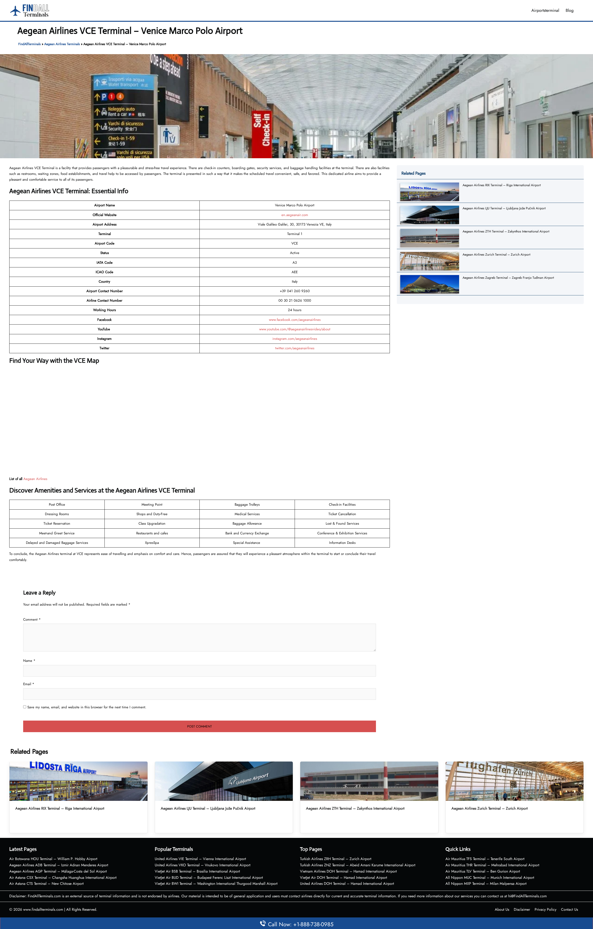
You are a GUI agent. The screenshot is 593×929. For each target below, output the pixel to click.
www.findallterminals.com (43, 909)
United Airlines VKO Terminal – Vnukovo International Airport (202, 865)
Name (29, 660)
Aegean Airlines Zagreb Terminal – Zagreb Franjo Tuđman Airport (508, 277)
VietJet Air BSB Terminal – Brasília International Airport (197, 871)
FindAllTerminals (29, 44)
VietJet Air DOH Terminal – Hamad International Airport (343, 877)
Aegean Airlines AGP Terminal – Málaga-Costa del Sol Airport (58, 871)
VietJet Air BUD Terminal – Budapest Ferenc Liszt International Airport (209, 877)
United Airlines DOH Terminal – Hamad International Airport (347, 883)
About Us (502, 909)
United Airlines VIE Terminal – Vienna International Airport (200, 858)
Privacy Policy (545, 909)
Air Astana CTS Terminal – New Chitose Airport (46, 883)
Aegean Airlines (35, 478)
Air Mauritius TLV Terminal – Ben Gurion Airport (482, 871)
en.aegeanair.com (294, 214)
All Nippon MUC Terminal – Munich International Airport (489, 877)
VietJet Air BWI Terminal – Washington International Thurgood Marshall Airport (216, 883)
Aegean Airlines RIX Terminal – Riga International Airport (502, 185)
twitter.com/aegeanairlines (294, 348)
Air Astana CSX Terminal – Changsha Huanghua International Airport (63, 877)
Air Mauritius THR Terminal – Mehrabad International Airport (492, 865)
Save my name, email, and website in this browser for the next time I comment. (86, 707)
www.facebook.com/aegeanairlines (295, 319)
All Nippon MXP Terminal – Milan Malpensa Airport (486, 883)
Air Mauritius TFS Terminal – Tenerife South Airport (484, 858)
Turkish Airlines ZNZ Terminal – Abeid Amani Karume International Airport (357, 865)
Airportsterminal (545, 10)
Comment (32, 619)
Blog (570, 10)
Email (28, 684)
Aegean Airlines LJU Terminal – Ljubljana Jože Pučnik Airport (504, 208)
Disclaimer (522, 909)
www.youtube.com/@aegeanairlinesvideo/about (294, 329)
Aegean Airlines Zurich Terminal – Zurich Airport (496, 254)
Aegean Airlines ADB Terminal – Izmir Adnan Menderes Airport (58, 865)
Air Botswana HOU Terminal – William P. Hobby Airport (53, 858)
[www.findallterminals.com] (29, 9)
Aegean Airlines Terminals (62, 44)
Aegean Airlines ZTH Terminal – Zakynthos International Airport (506, 231)
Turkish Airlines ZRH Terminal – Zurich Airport (335, 858)
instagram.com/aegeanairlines (294, 338)
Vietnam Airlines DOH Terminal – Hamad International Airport (348, 871)
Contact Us (569, 909)
